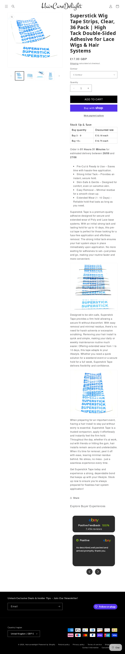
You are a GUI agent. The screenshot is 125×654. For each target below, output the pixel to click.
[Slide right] (59, 76)
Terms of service (95, 644)
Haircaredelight (31, 644)
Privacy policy (79, 644)
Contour (73, 68)
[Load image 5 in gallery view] (50, 75)
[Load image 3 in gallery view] (29, 75)
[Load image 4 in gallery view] (40, 75)
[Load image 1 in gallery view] (19, 75)
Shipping (74, 63)
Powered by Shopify (47, 644)
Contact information (90, 647)
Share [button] (76, 497)
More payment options (94, 115)
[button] (6, 6)
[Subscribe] (59, 606)
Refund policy (64, 644)
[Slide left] (11, 76)
